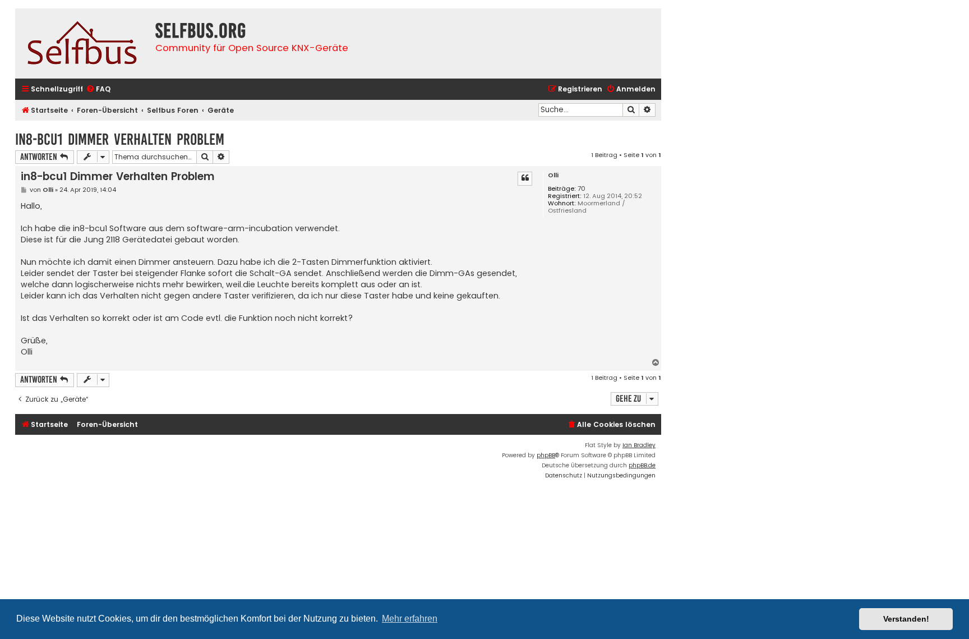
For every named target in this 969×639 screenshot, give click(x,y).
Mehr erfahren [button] (409, 618)
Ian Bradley (639, 445)
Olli (553, 175)
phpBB (546, 455)
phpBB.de (642, 465)
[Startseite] (82, 43)
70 (581, 188)
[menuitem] (98, 89)
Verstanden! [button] (906, 618)
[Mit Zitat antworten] (525, 178)
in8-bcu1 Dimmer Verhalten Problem (119, 139)
